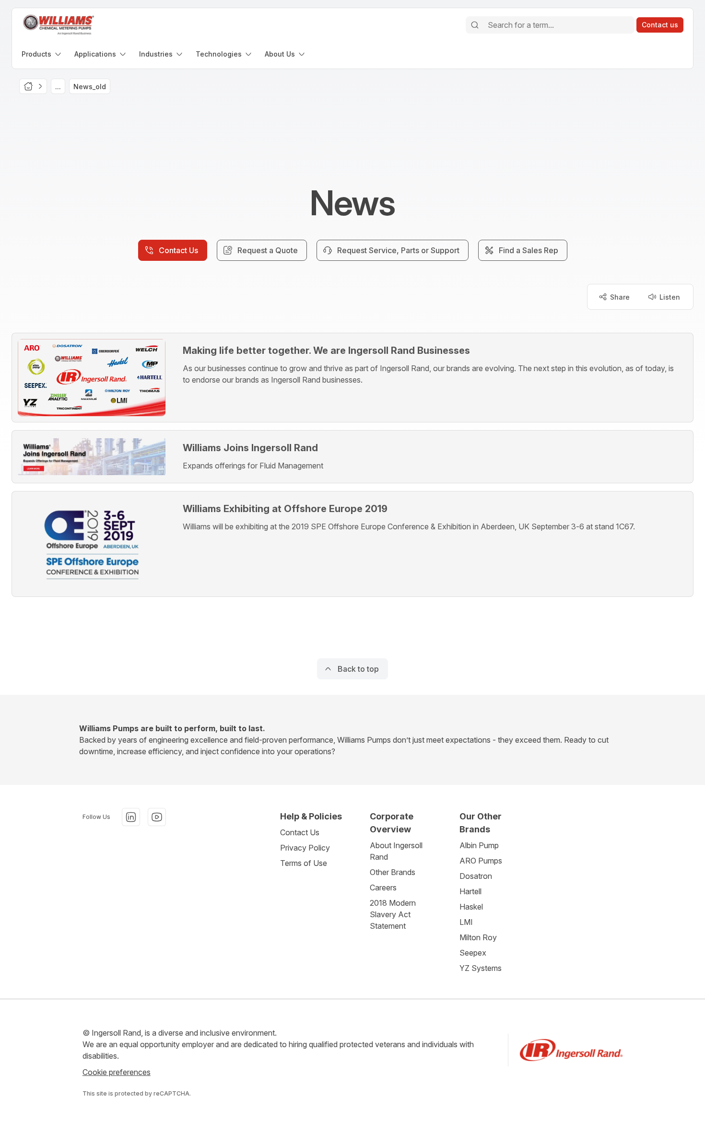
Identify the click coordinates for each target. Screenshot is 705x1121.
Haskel (471, 906)
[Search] (474, 25)
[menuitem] (42, 54)
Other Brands (392, 872)
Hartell (470, 891)
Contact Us (299, 832)
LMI (466, 922)
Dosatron (475, 876)
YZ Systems (480, 968)
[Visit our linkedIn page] (131, 817)
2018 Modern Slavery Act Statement (393, 914)
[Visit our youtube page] (157, 817)
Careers (383, 887)
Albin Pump (479, 845)
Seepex (472, 953)
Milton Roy (478, 937)
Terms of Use (303, 863)
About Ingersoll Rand (396, 851)
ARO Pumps (480, 860)
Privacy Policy (305, 847)
